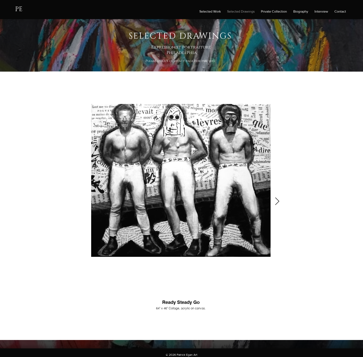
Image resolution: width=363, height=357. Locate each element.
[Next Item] (277, 201)
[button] (180, 291)
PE (18, 9)
